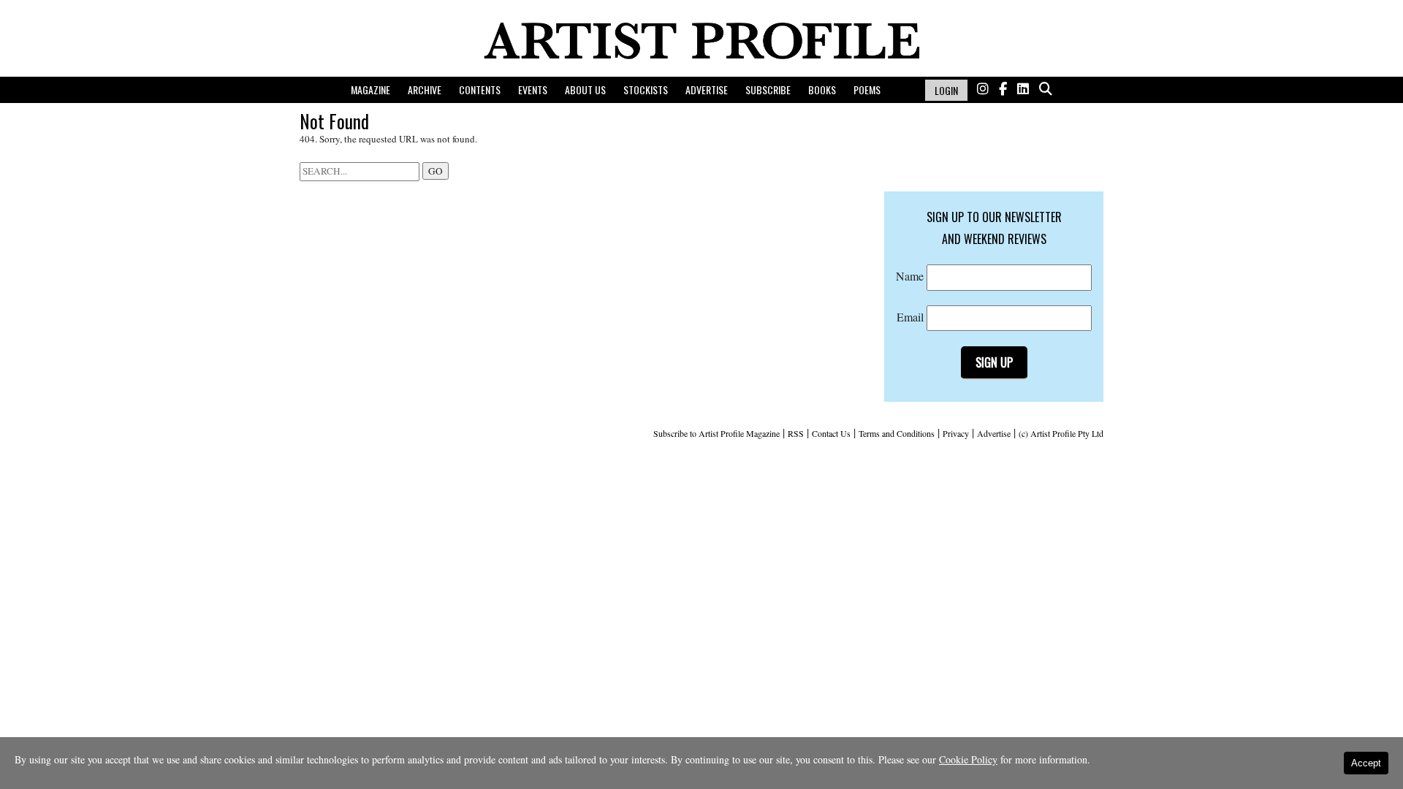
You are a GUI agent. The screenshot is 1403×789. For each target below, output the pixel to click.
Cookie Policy (968, 759)
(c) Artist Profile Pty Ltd (1061, 433)
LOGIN (946, 90)
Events (532, 89)
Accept (1366, 763)
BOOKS (822, 89)
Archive (424, 89)
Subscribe (768, 89)
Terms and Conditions (897, 433)
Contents (480, 89)
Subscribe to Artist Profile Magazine (716, 433)
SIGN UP (994, 362)
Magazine (370, 89)
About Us (585, 89)
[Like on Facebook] (1003, 88)
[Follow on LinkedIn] (1023, 88)
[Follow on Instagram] (982, 88)
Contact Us (831, 433)
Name (911, 275)
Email (912, 316)
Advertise (706, 89)
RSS (796, 433)
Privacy (956, 433)
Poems (867, 89)
